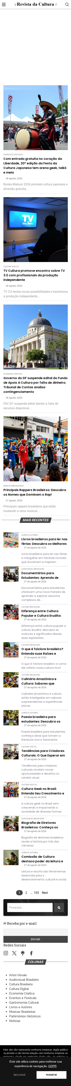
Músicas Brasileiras (13, 486)
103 (36, 893)
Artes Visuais (18, 975)
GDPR (52, 1066)
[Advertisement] (35, 47)
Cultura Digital (11, 266)
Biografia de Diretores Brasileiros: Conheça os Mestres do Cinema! (39, 825)
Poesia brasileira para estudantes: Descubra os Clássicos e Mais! (40, 719)
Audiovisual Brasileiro (32, 569)
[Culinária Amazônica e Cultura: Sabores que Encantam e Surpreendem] (11, 679)
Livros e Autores (29, 535)
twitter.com (14, 953)
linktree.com (22, 953)
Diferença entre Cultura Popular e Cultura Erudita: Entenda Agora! (41, 613)
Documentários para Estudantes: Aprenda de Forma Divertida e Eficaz (40, 575)
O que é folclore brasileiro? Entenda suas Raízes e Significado (42, 651)
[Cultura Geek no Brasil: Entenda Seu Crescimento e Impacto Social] (11, 789)
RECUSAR (19, 1075)
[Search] (59, 907)
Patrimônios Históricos (25, 1016)
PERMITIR (51, 1075)
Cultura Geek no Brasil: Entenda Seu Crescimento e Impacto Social (42, 791)
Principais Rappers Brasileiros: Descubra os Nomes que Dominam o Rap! (34, 492)
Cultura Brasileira (30, 607)
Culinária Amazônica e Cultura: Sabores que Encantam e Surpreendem (41, 681)
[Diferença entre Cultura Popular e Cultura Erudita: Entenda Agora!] (11, 612)
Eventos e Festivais (13, 155)
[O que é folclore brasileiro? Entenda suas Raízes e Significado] (11, 650)
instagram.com (5, 953)
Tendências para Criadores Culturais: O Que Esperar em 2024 (43, 753)
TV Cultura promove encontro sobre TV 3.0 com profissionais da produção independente (34, 275)
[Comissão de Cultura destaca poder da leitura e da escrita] (11, 857)
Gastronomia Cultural (24, 1002)
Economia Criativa (12, 374)
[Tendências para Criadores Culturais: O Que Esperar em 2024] (11, 751)
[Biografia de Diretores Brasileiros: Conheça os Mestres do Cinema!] (11, 823)
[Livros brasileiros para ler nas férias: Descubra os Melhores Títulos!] (11, 540)
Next (45, 893)
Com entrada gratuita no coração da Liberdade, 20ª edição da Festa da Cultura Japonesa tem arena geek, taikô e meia (34, 166)
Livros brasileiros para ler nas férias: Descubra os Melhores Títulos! (44, 541)
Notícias (14, 1021)
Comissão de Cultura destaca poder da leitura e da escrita (42, 859)
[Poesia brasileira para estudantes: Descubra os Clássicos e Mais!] (11, 717)
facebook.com (31, 953)
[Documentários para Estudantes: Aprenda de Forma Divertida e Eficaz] (11, 574)
